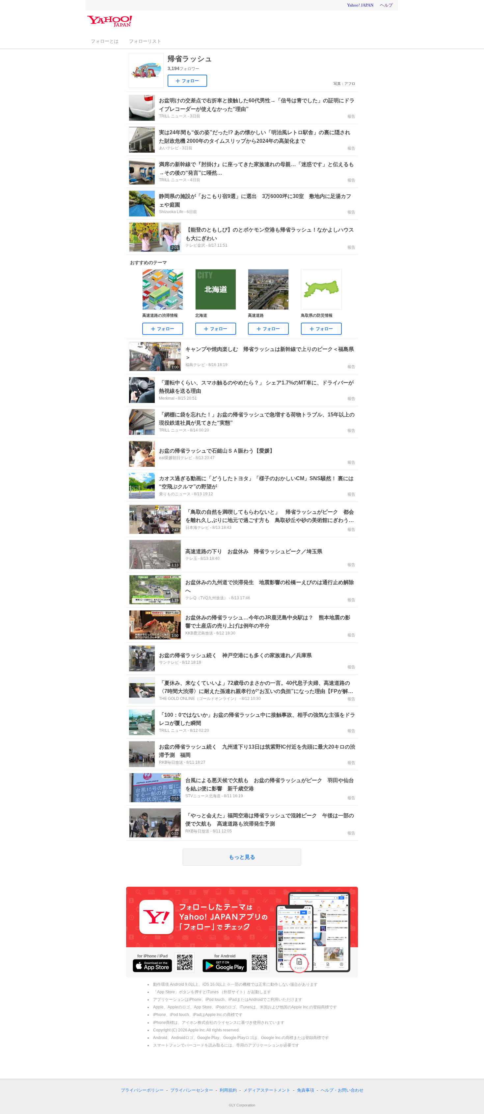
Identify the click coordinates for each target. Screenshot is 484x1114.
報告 (351, 116)
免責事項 (305, 1090)
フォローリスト (145, 41)
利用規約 (228, 1090)
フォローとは (105, 41)
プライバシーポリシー (142, 1090)
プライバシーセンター (191, 1090)
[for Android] (224, 965)
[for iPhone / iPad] (152, 965)
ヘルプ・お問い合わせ (342, 1090)
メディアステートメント (266, 1090)
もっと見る (242, 857)
